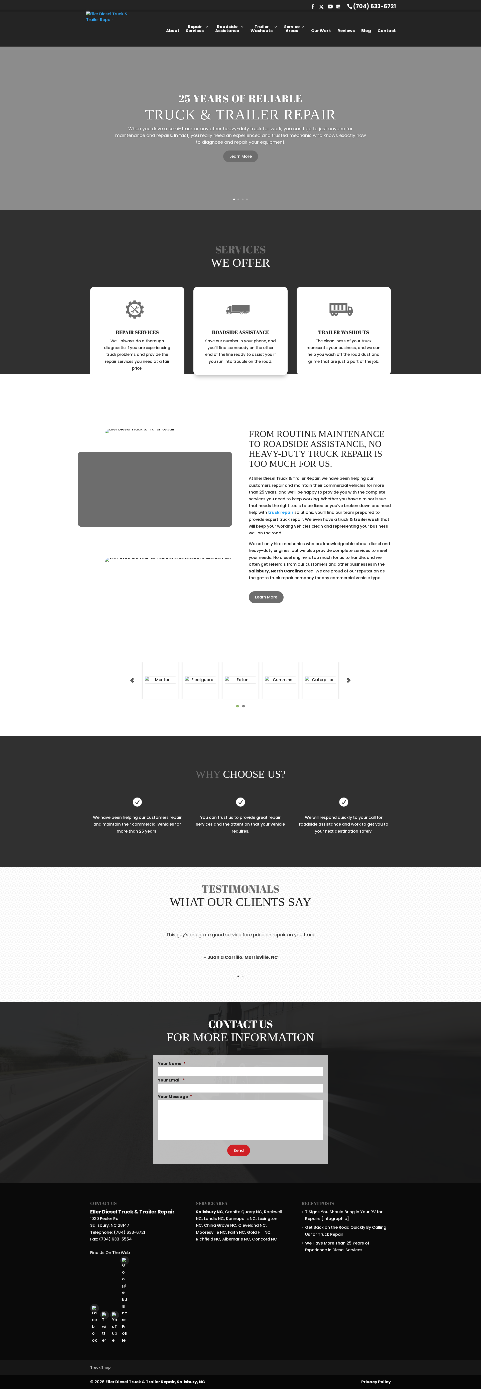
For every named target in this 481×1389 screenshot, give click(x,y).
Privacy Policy (376, 1359)
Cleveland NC (252, 1203)
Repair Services (195, 29)
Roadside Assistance (227, 29)
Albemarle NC (236, 1216)
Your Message (175, 1074)
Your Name (172, 1041)
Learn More (240, 130)
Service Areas (292, 29)
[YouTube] (330, 7)
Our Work (321, 31)
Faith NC (236, 1209)
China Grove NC (220, 1203)
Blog (366, 31)
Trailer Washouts (262, 29)
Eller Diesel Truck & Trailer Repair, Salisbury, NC (155, 1359)
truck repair (280, 490)
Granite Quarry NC (243, 1189)
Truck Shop (100, 1344)
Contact (387, 31)
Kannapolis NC (241, 1196)
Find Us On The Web (110, 1230)
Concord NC (264, 1216)
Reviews (346, 31)
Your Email (171, 1057)
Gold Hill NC (259, 1209)
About (172, 31)
